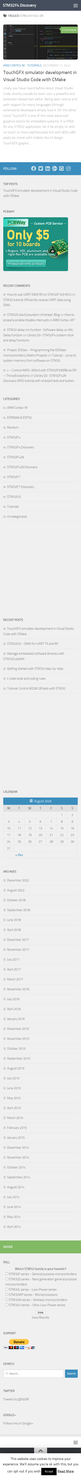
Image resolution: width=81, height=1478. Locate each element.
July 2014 (13, 1197)
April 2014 (14, 1227)
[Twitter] (40, 168)
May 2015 (14, 1098)
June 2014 (14, 1207)
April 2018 (14, 930)
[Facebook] (33, 168)
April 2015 (14, 1108)
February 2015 (17, 1128)
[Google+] (54, 168)
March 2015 (15, 1118)
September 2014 (18, 1177)
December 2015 (18, 1029)
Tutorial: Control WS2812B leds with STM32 (36, 688)
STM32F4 (13, 437)
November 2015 (18, 1039)
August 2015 (15, 1068)
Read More (65, 1471)
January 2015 (16, 1138)
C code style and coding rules (26, 678)
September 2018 (18, 910)
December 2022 (18, 880)
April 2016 (14, 1009)
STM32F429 (15, 457)
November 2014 (18, 1157)
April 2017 (14, 969)
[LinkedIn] (47, 168)
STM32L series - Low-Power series (33, 1289)
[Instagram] (68, 168)
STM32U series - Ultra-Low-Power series (37, 1305)
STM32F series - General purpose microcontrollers (43, 1274)
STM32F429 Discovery (22, 467)
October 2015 (16, 1049)
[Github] (61, 168)
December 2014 (18, 1147)
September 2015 (18, 1058)
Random (13, 427)
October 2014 (16, 1167)
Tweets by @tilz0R (16, 1399)
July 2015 (13, 1078)
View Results (40, 1317)
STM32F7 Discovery (20, 487)
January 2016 (16, 1019)
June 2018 (14, 920)
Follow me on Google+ (18, 1423)
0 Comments (69, 29)
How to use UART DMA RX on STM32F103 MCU (39, 294)
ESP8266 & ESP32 (19, 418)
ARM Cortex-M (14, 65)
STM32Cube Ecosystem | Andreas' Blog (33, 315)
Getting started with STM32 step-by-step (35, 669)
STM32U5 (14, 497)
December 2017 (18, 940)
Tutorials (34, 65)
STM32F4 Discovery (19, 5)
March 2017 (15, 979)
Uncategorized (17, 516)
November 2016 (18, 989)
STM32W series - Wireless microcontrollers (38, 1300)
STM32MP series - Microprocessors (33, 1295)
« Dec (19, 855)
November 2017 (18, 950)
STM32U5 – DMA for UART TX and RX (32, 644)
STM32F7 (13, 477)
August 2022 (15, 890)
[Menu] (75, 5)
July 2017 (13, 959)
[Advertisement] (40, 568)
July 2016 (13, 999)
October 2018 (16, 900)
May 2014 (14, 1217)
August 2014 (15, 1187)
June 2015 (14, 1088)
